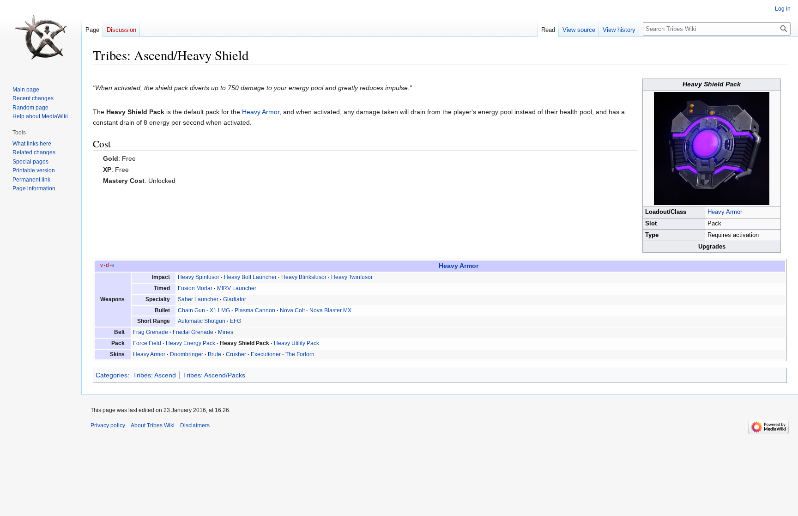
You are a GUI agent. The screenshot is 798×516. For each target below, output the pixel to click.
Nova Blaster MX (330, 310)
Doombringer (186, 354)
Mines (225, 332)
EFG (235, 321)
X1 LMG (220, 310)
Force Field (147, 343)
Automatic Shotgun (201, 321)
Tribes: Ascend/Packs (214, 375)
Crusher (236, 354)
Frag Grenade (150, 332)
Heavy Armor (724, 212)
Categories (111, 375)
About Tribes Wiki (153, 425)
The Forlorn (299, 354)
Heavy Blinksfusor (303, 277)
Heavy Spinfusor (198, 277)
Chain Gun (191, 310)
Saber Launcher (198, 299)
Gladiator (234, 299)
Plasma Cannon (255, 310)
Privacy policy (108, 425)
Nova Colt (292, 310)
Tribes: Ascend (154, 375)
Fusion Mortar (195, 288)
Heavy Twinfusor (352, 277)
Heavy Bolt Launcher (250, 277)
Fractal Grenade (193, 332)
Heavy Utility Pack (296, 343)
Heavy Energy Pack (190, 343)
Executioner (266, 354)
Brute (214, 354)
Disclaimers (195, 425)
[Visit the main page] (41, 37)
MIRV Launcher (236, 288)
